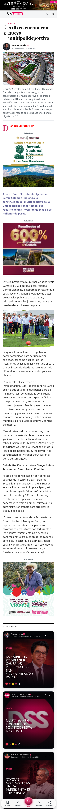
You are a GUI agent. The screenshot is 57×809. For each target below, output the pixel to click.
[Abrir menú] (3, 14)
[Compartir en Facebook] (5, 29)
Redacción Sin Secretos (20, 694)
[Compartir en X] (5, 34)
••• (50, 635)
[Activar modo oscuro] (47, 14)
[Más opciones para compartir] (5, 38)
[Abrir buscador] (53, 14)
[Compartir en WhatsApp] (5, 25)
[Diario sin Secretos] (15, 14)
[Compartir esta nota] (19, 684)
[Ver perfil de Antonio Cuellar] (6, 46)
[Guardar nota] (45, 635)
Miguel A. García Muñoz (20, 755)
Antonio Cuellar (19, 45)
